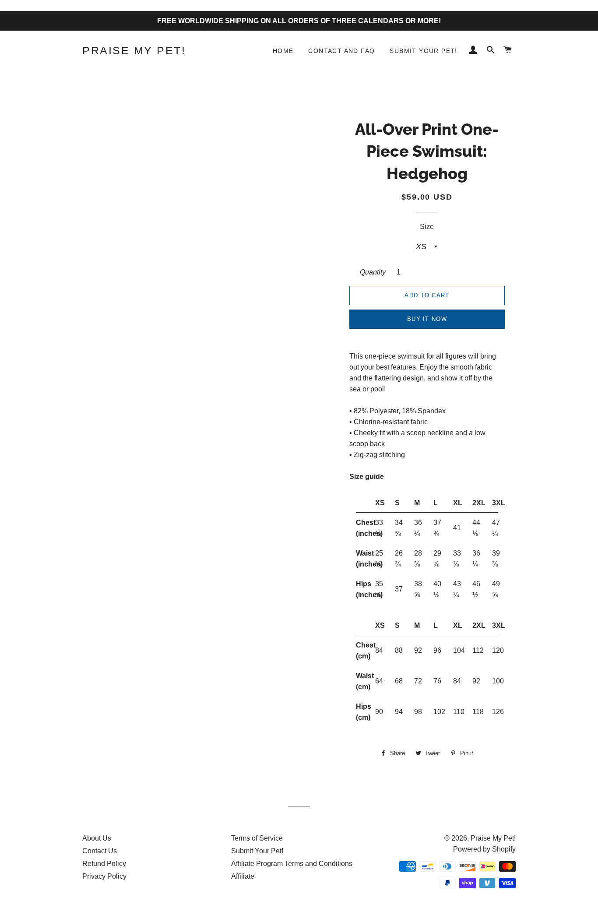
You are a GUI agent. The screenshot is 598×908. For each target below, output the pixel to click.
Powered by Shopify (484, 849)
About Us (96, 838)
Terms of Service (257, 838)
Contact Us (99, 851)
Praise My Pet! (134, 50)
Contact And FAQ (341, 50)
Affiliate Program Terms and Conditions (291, 863)
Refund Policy (104, 863)
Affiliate (242, 876)
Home (283, 50)
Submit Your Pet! (423, 50)
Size (427, 226)
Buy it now (427, 319)
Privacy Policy (104, 876)
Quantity (373, 272)
